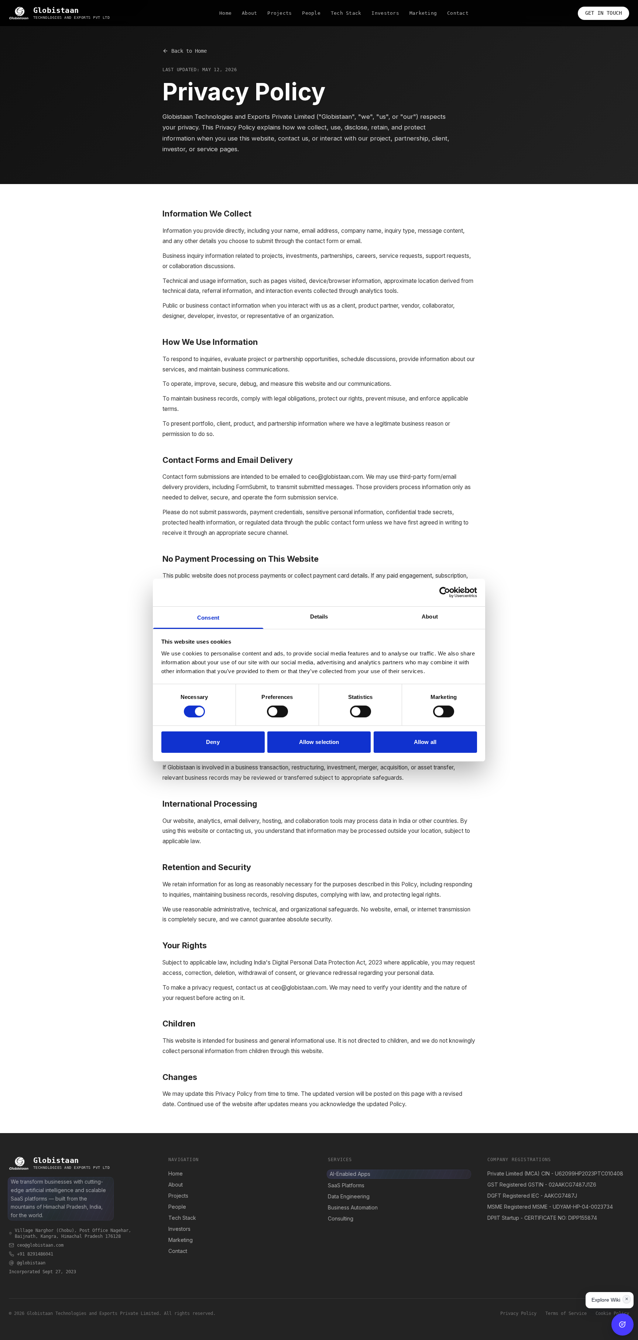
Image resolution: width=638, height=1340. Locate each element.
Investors (385, 13)
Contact (458, 13)
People (311, 13)
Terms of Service (566, 1313)
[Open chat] (622, 1324)
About (249, 13)
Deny (212, 742)
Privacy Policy (518, 1313)
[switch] (277, 711)
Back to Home (189, 51)
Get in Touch (603, 13)
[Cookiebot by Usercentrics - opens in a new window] (444, 592)
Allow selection (319, 742)
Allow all (425, 742)
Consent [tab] (208, 617)
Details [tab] (319, 616)
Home (225, 13)
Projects (279, 13)
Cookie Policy (612, 1313)
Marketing (423, 13)
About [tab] (430, 616)
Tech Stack (346, 13)
